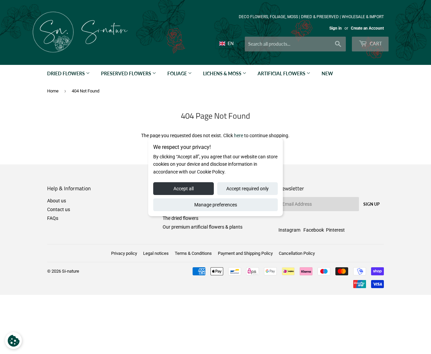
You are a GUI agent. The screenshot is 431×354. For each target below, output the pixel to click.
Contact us (58, 209)
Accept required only (247, 188)
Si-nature (70, 271)
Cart (375, 43)
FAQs (52, 218)
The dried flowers (180, 218)
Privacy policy (124, 253)
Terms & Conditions (193, 253)
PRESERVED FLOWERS (126, 73)
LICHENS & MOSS (222, 73)
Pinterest (335, 230)
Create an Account (367, 28)
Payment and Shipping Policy (245, 253)
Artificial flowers (282, 73)
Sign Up (371, 204)
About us (56, 200)
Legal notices (156, 253)
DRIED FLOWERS (66, 73)
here (238, 135)
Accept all (183, 188)
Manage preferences (215, 204)
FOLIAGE (177, 73)
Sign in (335, 28)
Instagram (289, 230)
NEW (327, 73)
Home (53, 90)
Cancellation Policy (297, 253)
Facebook (313, 230)
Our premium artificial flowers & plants (202, 227)
